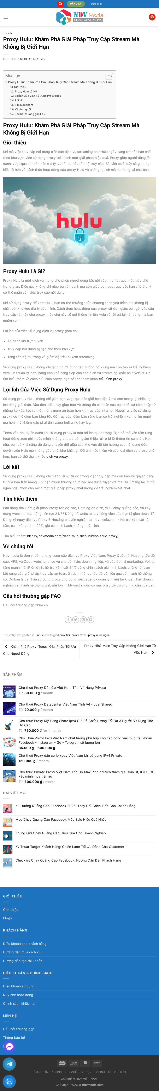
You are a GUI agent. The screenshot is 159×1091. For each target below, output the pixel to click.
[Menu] (5, 17)
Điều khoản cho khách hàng (25, 944)
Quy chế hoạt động (18, 995)
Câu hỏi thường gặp (18, 1029)
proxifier (65, 635)
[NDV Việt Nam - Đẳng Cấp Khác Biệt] (80, 17)
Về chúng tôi (23, 109)
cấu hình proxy (110, 379)
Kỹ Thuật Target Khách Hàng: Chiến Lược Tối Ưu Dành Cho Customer (70, 847)
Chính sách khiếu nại (19, 1003)
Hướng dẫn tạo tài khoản (22, 961)
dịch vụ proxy (57, 456)
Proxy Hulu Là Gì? (26, 91)
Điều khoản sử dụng (18, 986)
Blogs (7, 918)
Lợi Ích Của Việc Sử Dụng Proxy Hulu (38, 95)
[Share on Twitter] (75, 619)
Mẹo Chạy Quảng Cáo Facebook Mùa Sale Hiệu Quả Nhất (61, 820)
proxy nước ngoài (99, 635)
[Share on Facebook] (68, 619)
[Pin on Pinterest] (90, 619)
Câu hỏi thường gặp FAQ (30, 114)
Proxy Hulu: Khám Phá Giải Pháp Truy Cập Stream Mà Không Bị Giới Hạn (60, 82)
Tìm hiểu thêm (24, 104)
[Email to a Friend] (83, 619)
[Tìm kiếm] (60, 4)
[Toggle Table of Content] (107, 76)
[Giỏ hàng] (152, 17)
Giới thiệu (20, 87)
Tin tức (8, 33)
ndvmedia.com (93, 1084)
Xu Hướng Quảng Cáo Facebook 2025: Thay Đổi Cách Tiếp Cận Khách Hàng (76, 806)
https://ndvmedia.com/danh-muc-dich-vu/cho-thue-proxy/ (73, 536)
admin (41, 59)
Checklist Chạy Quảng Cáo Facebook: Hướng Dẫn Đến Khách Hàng (68, 860)
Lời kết (19, 100)
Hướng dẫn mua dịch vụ (22, 952)
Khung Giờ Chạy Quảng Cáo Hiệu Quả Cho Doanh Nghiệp (61, 833)
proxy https (79, 635)
